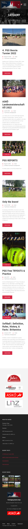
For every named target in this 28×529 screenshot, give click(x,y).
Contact (14, 523)
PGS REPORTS (10, 160)
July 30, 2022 (7, 110)
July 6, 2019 (6, 277)
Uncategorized (13, 58)
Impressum (20, 523)
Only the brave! (10, 201)
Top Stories (6, 58)
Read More (7, 73)
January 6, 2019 (7, 332)
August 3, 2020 (7, 163)
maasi (16, 56)
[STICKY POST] (14, 148)
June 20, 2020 (7, 205)
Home (3, 523)
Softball (6, 165)
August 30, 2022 (7, 56)
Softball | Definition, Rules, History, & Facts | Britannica (13, 326)
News (8, 523)
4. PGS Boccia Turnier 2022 (9, 52)
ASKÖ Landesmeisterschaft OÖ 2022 (13, 104)
